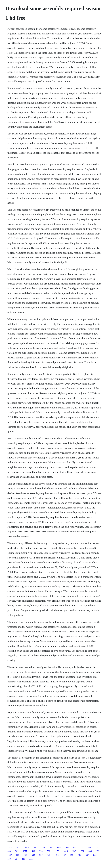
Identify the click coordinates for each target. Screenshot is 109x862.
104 (50, 847)
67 (65, 855)
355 (41, 851)
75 (16, 859)
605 (17, 855)
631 (82, 851)
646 (25, 855)
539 (9, 859)
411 (23, 859)
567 (87, 855)
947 (48, 855)
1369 (57, 855)
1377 (25, 851)
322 (31, 859)
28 (35, 847)
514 (79, 855)
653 (9, 851)
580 (48, 851)
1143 (74, 851)
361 (16, 851)
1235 (42, 847)
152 (97, 851)
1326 (27, 847)
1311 (97, 847)
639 (33, 851)
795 (71, 855)
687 (75, 847)
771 (89, 847)
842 (95, 855)
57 (82, 847)
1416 (65, 851)
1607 (9, 855)
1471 (18, 847)
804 (90, 851)
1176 (57, 851)
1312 (9, 847)
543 (33, 855)
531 (67, 847)
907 (41, 855)
